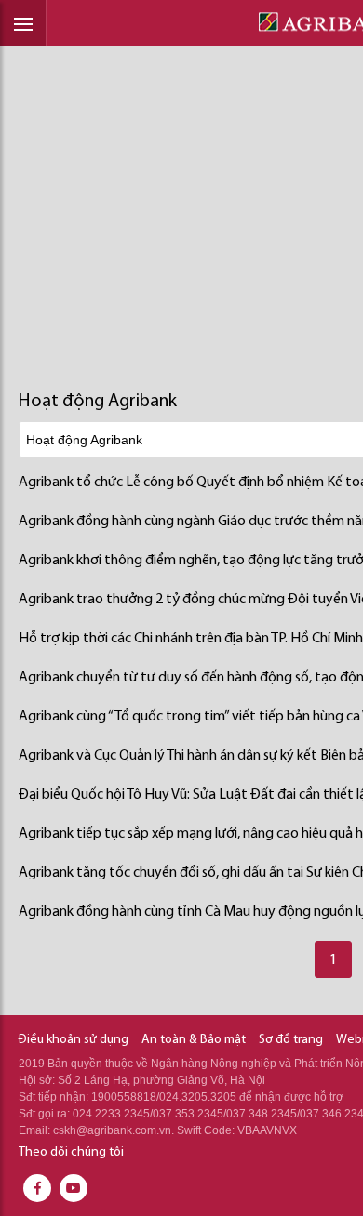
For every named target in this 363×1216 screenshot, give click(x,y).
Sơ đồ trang (291, 1040)
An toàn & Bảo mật (193, 1040)
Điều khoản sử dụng (73, 1040)
